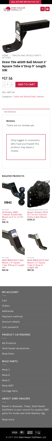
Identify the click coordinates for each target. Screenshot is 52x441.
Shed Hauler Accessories (15, 348)
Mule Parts (8, 353)
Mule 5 (6, 380)
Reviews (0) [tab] (10, 112)
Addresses (8, 311)
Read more (8, 419)
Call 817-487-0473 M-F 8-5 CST (25, 2)
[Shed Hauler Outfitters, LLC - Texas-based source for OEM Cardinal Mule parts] (20, 9)
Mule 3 (6, 369)
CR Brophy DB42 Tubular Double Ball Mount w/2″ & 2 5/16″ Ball (12, 216)
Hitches (6, 58)
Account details (11, 321)
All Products (9, 343)
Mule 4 (6, 375)
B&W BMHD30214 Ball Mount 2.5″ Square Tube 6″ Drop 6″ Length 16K (38, 264)
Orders (6, 305)
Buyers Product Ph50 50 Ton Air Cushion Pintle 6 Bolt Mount (37, 214)
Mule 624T (8, 385)
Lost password (10, 327)
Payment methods (12, 316)
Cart (4, 300)
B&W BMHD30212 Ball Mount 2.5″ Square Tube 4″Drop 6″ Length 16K (13, 264)
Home (5, 55)
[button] (42, 9)
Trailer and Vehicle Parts (26, 55)
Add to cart (26, 84)
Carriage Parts (10, 391)
